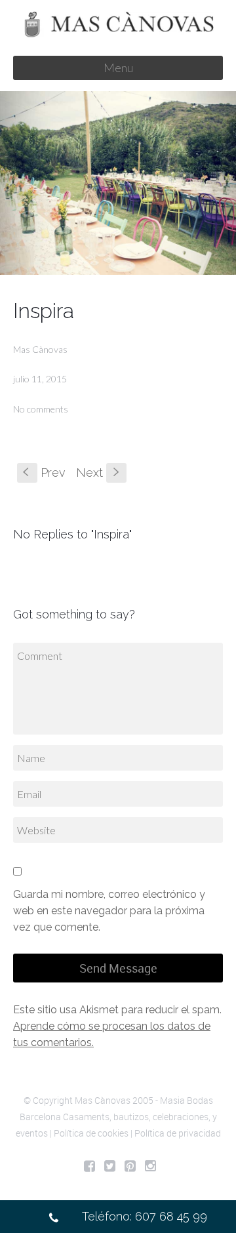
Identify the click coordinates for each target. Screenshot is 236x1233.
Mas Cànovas (40, 349)
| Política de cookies (89, 1133)
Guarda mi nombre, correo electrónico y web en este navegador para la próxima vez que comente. (109, 910)
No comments (40, 408)
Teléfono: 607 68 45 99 (144, 1216)
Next (99, 472)
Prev (44, 472)
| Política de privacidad (175, 1133)
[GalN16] (118, 183)
